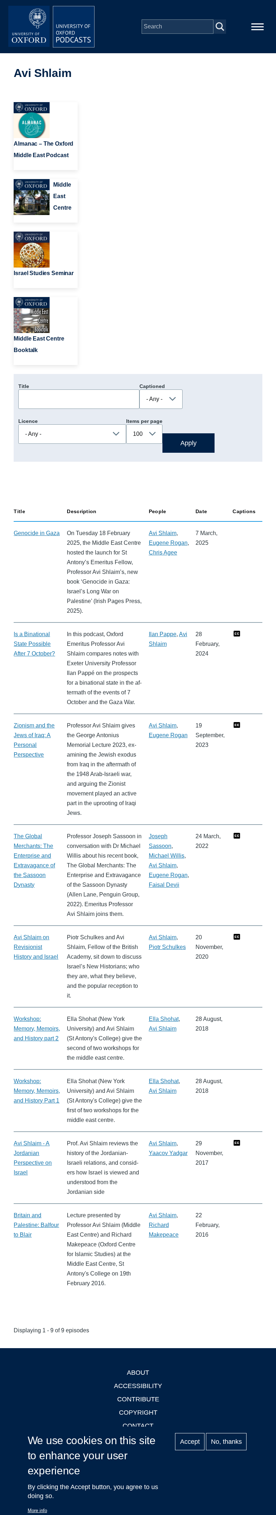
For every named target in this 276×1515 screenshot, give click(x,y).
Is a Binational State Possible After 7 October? (34, 644)
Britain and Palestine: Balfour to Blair (36, 1225)
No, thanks (226, 1441)
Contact (138, 1425)
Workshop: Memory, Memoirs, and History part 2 (37, 1028)
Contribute (138, 1399)
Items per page (144, 421)
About (138, 1372)
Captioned (152, 386)
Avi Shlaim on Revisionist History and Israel (36, 947)
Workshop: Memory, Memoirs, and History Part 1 (37, 1091)
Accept (190, 1441)
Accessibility (138, 1385)
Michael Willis (166, 856)
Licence (28, 421)
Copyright (138, 1412)
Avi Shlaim (162, 533)
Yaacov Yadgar (168, 1153)
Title (23, 386)
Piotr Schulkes (167, 947)
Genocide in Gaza (37, 533)
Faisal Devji (164, 885)
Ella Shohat (164, 1019)
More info (37, 1510)
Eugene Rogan (168, 543)
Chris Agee (163, 552)
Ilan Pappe (162, 634)
